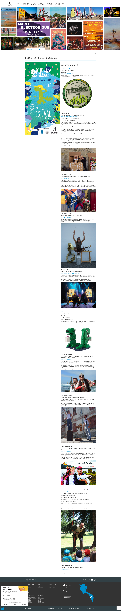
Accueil (18, 3)
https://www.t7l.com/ (65, 569)
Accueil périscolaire (52, 587)
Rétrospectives (28, 601)
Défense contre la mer (41, 602)
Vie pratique (33, 4)
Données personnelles (83, 608)
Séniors (50, 590)
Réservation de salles (41, 588)
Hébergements (28, 592)
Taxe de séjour (28, 593)
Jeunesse (50, 588)
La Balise (39, 600)
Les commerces (28, 590)
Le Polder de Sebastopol (30, 588)
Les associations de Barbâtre (30, 597)
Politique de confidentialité (74, 608)
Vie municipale (41, 4)
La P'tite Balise (40, 601)
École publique (51, 586)
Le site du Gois (28, 587)
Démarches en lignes (41, 592)
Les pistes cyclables (40, 587)
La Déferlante (28, 600)
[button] (2, 608)
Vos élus (39, 597)
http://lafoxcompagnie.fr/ (66, 178)
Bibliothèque (28, 599)
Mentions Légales (66, 608)
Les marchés (28, 591)
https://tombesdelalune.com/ (67, 359)
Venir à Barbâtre (28, 586)
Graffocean (94, 608)
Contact (64, 3)
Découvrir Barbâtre (26, 4)
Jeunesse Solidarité (49, 4)
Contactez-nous (67, 597)
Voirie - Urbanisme (40, 589)
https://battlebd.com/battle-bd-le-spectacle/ (70, 273)
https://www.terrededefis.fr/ (67, 73)
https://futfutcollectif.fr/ (66, 217)
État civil (39, 591)
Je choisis (14, 604)
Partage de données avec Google (9, 599)
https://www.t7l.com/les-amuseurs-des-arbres (70, 491)
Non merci (6, 604)
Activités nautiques (29, 602)
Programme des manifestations (31, 598)
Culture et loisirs (57, 4)
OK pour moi (23, 604)
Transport (39, 586)
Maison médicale (40, 590)
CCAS (50, 589)
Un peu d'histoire (29, 589)
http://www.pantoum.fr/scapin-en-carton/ (69, 116)
